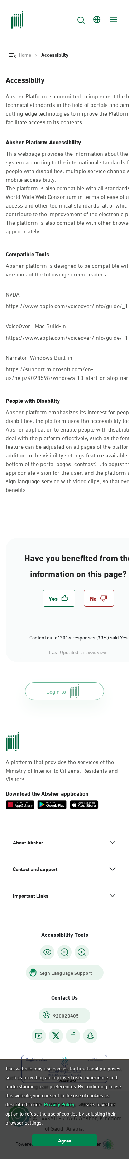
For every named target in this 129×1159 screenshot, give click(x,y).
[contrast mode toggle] (47, 952)
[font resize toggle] (64, 952)
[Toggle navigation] (112, 20)
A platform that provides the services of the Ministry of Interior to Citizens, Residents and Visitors (62, 770)
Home (25, 54)
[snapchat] (90, 1035)
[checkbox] (59, 598)
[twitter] (56, 1036)
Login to (56, 691)
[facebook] (73, 1035)
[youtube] (38, 1035)
